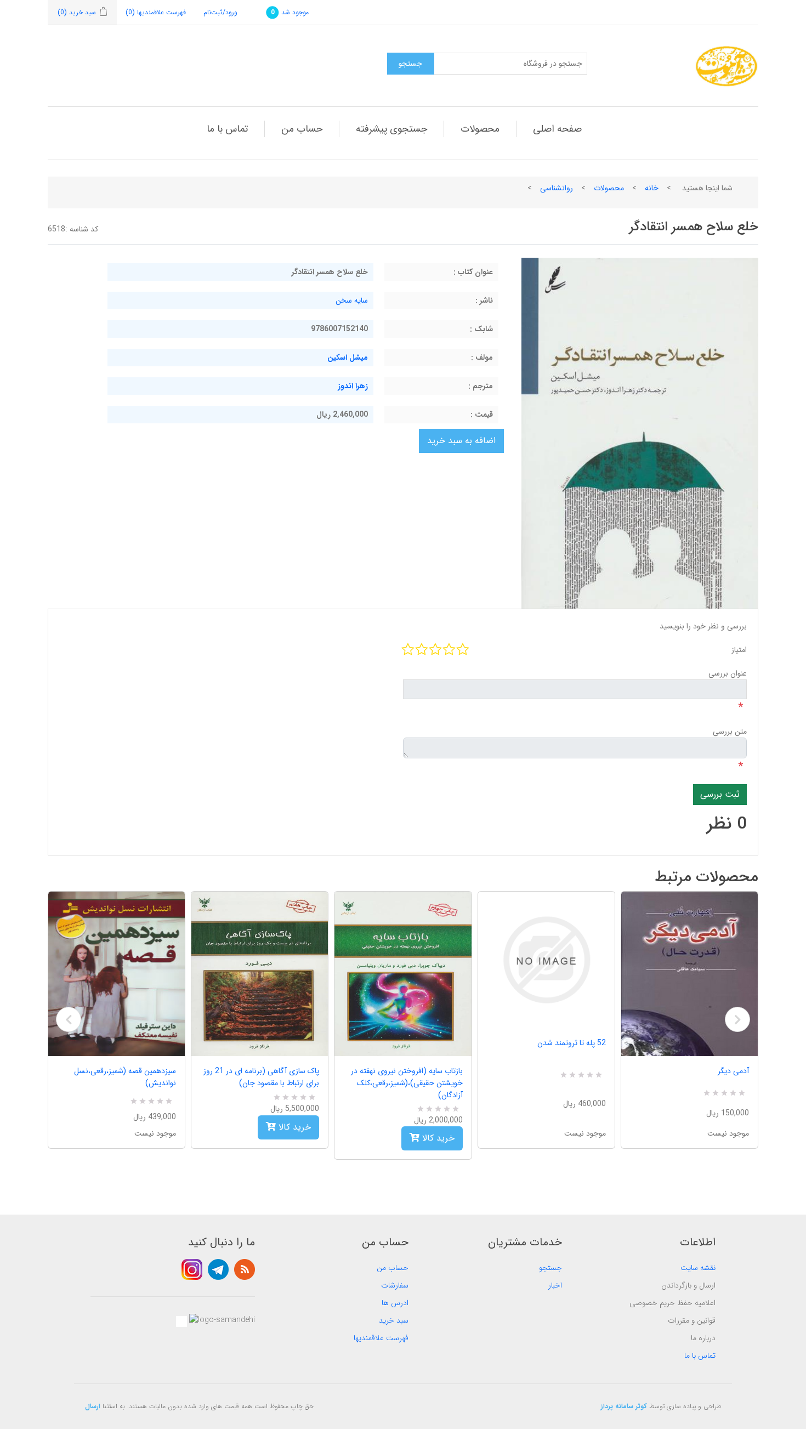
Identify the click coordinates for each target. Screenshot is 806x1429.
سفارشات (394, 1285)
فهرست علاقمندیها (381, 1338)
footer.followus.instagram (191, 1269)
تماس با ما (227, 129)
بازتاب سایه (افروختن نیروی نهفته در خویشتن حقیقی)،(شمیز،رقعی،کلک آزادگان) (406, 1083)
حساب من (301, 129)
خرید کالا (293, 1127)
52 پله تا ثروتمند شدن (571, 1043)
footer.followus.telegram (218, 1269)
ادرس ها (395, 1303)
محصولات (480, 129)
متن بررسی (730, 731)
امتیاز (739, 650)
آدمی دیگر (733, 1071)
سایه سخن (352, 300)
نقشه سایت (698, 1268)
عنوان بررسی (727, 673)
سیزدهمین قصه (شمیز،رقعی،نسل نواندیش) (125, 1077)
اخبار (555, 1285)
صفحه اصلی (557, 129)
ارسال (92, 1406)
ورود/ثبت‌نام (220, 12)
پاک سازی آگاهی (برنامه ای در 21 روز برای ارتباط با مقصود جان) (261, 1077)
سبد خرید (393, 1320)
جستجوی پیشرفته (391, 129)
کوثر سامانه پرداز (624, 1406)
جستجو (550, 1268)
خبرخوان (244, 1269)
